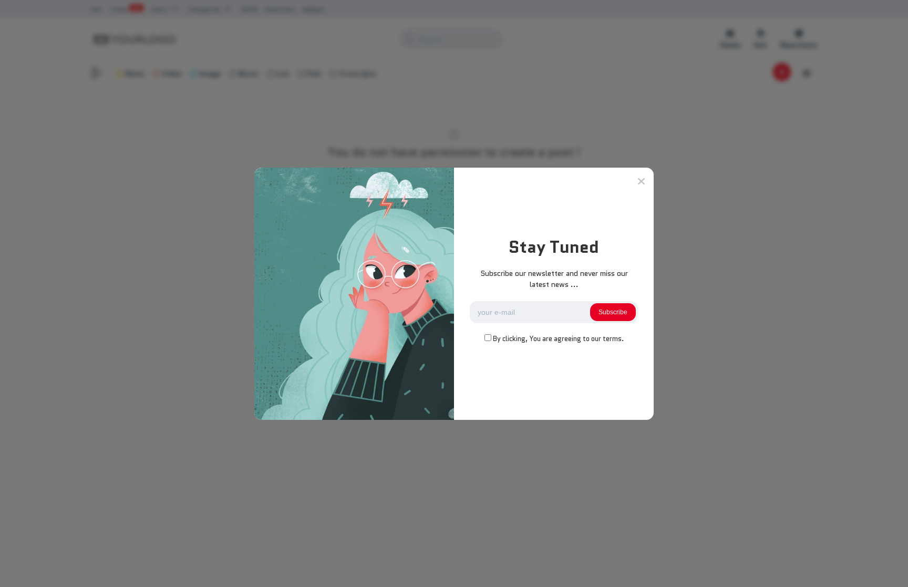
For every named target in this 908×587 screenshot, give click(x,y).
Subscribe (613, 312)
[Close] (641, 181)
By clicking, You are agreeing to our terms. (558, 339)
